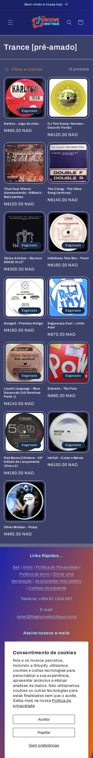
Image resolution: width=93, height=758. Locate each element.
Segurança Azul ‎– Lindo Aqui (66, 325)
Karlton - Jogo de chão (21, 123)
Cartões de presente (47, 588)
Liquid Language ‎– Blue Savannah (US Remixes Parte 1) (22, 392)
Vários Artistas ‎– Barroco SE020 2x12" (23, 260)
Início (28, 567)
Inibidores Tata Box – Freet (68, 258)
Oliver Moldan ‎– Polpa (20, 527)
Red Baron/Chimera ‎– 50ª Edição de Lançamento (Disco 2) (23, 462)
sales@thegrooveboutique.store (46, 616)
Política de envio (34, 574)
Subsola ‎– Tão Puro (62, 388)
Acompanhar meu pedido (58, 581)
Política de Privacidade (57, 567)
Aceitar (44, 719)
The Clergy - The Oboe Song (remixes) (65, 191)
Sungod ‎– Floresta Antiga (23, 323)
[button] (10, 22)
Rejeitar (43, 732)
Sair (16, 567)
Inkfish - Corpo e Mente (65, 458)
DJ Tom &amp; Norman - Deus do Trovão (66, 126)
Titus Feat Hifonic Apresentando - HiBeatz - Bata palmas (23, 193)
